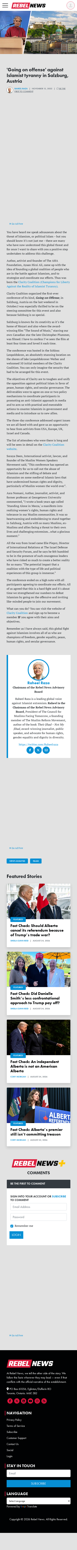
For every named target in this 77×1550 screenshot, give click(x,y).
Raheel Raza (21, 88)
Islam (36, 861)
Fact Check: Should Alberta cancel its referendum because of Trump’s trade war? (37, 930)
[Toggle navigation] (5, 5)
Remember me (24, 1226)
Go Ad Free (17, 223)
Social (10, 1450)
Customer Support (16, 1438)
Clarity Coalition (17, 613)
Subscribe (12, 1432)
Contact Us (13, 1444)
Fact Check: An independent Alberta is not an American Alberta (34, 1066)
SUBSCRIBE (59, 1196)
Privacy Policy (14, 1420)
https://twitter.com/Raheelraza (38, 744)
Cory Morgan (18, 1076)
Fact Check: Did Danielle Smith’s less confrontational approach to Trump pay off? (35, 998)
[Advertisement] (38, 183)
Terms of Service (16, 1426)
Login (10, 1456)
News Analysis (17, 861)
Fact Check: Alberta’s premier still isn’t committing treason (36, 1132)
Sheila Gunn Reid (19, 940)
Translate (32, 1506)
